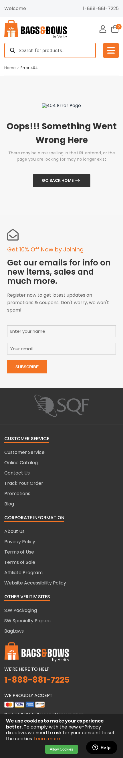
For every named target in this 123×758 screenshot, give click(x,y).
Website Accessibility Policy (35, 583)
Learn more (47, 738)
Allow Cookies (61, 749)
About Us (14, 531)
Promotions (17, 493)
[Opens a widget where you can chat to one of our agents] (101, 748)
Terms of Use (19, 552)
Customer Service (24, 452)
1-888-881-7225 (101, 8)
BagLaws (14, 631)
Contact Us (17, 473)
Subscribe (27, 367)
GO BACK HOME (58, 180)
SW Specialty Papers (27, 620)
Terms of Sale (19, 562)
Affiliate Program (23, 572)
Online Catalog (21, 462)
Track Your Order (23, 483)
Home (10, 67)
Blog (9, 504)
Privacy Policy (19, 541)
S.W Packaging (20, 610)
